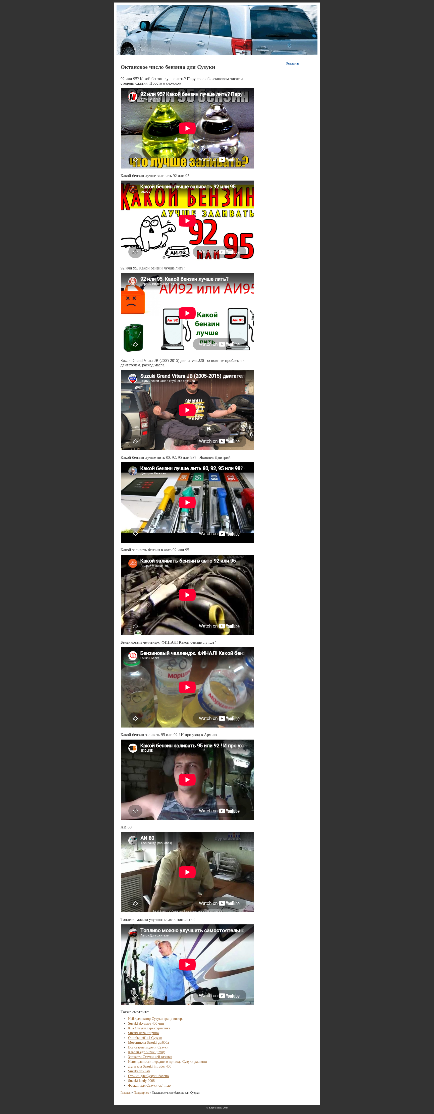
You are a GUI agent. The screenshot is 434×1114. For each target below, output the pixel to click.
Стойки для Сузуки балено (148, 1076)
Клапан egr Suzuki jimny (146, 1052)
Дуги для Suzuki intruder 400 (149, 1066)
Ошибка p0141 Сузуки (145, 1038)
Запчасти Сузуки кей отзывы (150, 1057)
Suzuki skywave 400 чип (146, 1023)
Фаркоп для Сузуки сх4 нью (149, 1085)
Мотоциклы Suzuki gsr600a (148, 1042)
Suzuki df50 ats (139, 1071)
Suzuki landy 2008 (141, 1081)
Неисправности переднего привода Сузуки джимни (167, 1062)
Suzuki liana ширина (143, 1033)
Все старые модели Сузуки (148, 1047)
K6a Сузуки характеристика (149, 1028)
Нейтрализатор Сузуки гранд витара (155, 1019)
